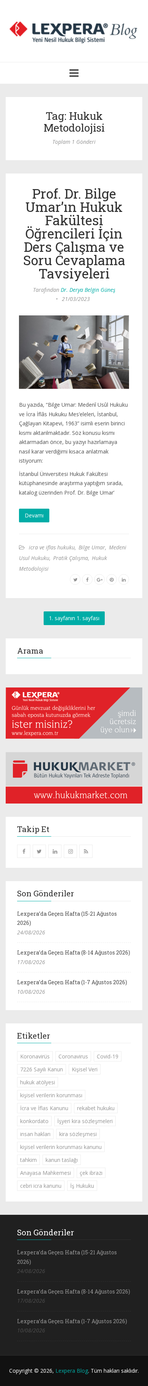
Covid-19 (107, 1056)
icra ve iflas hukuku (52, 547)
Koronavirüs (35, 1056)
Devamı (34, 515)
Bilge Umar (92, 547)
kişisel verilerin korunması (51, 1095)
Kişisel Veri (85, 1069)
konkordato (34, 1121)
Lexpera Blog (71, 1370)
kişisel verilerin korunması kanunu (61, 1146)
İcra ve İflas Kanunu (44, 1108)
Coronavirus (73, 1056)
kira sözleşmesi (78, 1134)
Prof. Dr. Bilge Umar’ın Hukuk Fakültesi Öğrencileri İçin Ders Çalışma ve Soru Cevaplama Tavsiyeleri (74, 233)
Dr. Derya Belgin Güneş (88, 289)
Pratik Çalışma (70, 558)
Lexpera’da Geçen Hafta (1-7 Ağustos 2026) (72, 982)
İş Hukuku (82, 1185)
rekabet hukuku (96, 1108)
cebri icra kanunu (40, 1185)
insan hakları (35, 1134)
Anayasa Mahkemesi (45, 1172)
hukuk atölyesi (37, 1082)
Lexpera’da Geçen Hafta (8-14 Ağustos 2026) (73, 952)
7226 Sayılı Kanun (41, 1069)
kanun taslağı (62, 1159)
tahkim (28, 1159)
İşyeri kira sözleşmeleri (85, 1121)
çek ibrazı (91, 1172)
